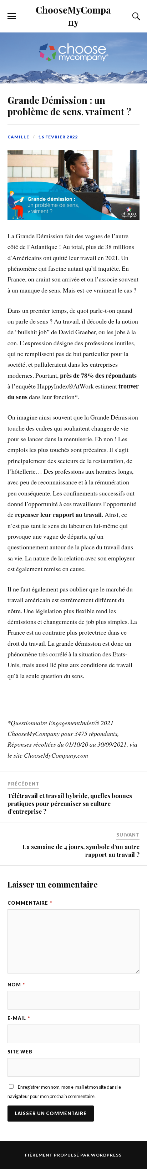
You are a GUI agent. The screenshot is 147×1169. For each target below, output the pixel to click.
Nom (16, 984)
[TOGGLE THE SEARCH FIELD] (135, 16)
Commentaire (29, 903)
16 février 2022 (58, 136)
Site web (19, 1051)
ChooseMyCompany (73, 16)
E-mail (18, 1018)
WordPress (106, 1155)
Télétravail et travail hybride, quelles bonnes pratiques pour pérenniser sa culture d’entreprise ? (69, 803)
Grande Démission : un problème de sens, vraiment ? (69, 105)
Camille (18, 136)
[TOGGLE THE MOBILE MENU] (11, 16)
